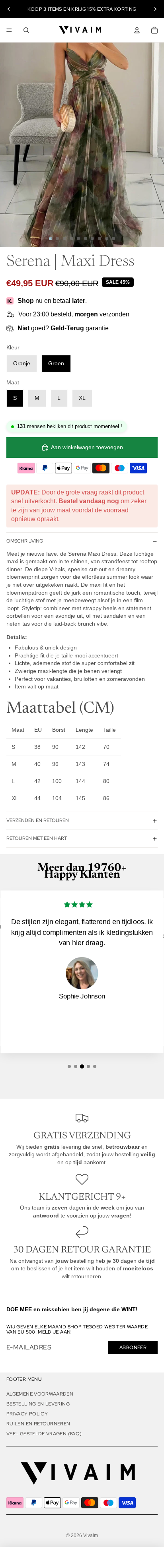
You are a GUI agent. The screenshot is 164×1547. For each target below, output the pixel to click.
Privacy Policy (27, 1414)
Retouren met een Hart (36, 838)
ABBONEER (132, 1347)
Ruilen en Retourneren (38, 1424)
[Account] (137, 30)
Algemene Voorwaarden (39, 1394)
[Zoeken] (26, 30)
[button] (69, 1066)
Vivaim (90, 1535)
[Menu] (9, 30)
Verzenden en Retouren (37, 820)
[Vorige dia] (9, 9)
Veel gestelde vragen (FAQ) (44, 1434)
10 (113, 238)
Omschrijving (24, 541)
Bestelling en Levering (38, 1404)
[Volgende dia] (155, 9)
